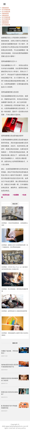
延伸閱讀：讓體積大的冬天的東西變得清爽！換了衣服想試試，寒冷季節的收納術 (15, 246)
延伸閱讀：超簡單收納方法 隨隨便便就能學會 (14, 311)
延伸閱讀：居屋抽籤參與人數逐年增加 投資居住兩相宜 (15, 334)
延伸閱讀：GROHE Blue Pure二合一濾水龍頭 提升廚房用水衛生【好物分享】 (15, 268)
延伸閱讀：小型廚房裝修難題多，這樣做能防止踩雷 (15, 224)
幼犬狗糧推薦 (6, 10)
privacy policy (21, 428)
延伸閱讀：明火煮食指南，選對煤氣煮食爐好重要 (15, 290)
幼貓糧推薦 (5, 8)
